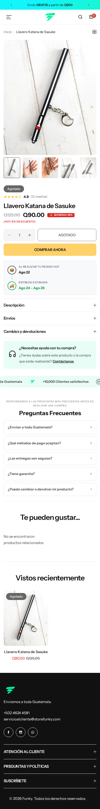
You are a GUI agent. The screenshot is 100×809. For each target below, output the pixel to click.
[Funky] (50, 17)
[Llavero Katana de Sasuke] (26, 618)
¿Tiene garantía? (50, 473)
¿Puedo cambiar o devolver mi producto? (50, 489)
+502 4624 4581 (17, 713)
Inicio (8, 32)
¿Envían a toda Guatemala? (50, 427)
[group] (50, 97)
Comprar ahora (50, 249)
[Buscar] (80, 17)
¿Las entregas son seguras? (50, 458)
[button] (11, 5)
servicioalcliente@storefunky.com (32, 719)
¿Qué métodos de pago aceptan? (50, 443)
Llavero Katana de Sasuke (26, 651)
